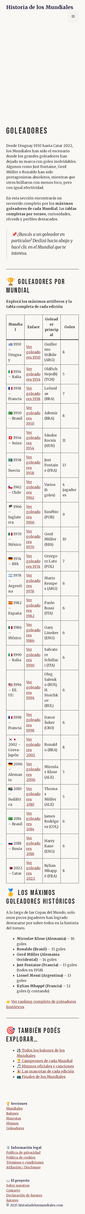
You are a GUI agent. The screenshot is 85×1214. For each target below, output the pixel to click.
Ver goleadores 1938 (33, 393)
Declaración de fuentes (24, 1195)
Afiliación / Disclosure (23, 1167)
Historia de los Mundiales (39, 7)
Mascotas (13, 1118)
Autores (12, 1200)
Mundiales (14, 1108)
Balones (12, 1113)
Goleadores (15, 1128)
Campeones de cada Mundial (47, 1061)
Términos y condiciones (25, 1162)
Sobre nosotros (18, 1185)
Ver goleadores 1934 (33, 374)
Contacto (13, 1190)
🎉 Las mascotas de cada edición (45, 1071)
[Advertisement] (42, 71)
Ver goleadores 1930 (33, 352)
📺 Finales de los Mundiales (41, 1076)
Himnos (12, 1123)
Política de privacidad (23, 1153)
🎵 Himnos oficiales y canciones (45, 1066)
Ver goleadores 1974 (33, 561)
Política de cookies (20, 1157)
